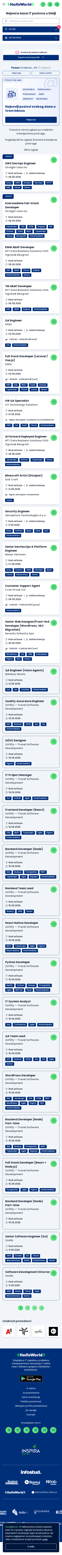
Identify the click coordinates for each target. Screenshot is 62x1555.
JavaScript (12, 226)
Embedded (41, 654)
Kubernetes (22, 574)
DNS (8, 187)
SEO (18, 659)
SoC (46, 530)
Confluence (20, 1024)
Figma (10, 659)
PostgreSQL (31, 872)
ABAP (16, 270)
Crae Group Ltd (15, 589)
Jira (8, 689)
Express (34, 876)
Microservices (13, 1260)
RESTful (19, 990)
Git (50, 226)
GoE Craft (11, 479)
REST (29, 231)
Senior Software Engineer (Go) (26, 1236)
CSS (22, 226)
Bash (29, 530)
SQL (16, 385)
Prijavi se (31, 119)
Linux (9, 183)
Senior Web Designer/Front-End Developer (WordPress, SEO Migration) (27, 626)
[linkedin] (35, 1430)
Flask (29, 990)
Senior (27, 187)
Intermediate (36, 236)
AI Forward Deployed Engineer (26, 436)
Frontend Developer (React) (24, 810)
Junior (9, 500)
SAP (8, 270)
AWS (17, 183)
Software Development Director (27, 1272)
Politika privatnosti (31, 1401)
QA (8, 345)
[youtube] (26, 1430)
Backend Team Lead (19, 888)
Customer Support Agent (22, 586)
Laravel (42, 385)
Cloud (17, 187)
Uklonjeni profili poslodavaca (31, 1405)
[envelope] (53, 1430)
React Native (13, 950)
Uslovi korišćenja (31, 1397)
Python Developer (17, 962)
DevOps (38, 183)
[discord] (44, 1430)
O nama (31, 1388)
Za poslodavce (31, 1392)
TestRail (25, 689)
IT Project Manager (18, 775)
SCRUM (17, 798)
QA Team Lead (15, 1036)
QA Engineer (13, 320)
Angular (41, 226)
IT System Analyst (18, 1001)
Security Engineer (17, 511)
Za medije (31, 1410)
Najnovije (16, 73)
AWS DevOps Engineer (20, 163)
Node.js (17, 872)
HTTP (49, 183)
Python (10, 231)
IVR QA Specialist (17, 401)
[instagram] (17, 1430)
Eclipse (36, 270)
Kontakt (31, 1414)
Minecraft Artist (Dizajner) (23, 475)
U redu (31, 1546)
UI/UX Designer (15, 740)
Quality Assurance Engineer (24, 701)
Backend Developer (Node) (24, 849)
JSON (20, 231)
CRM (30, 654)
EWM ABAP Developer (19, 247)
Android (17, 724)
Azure (18, 1291)
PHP (8, 385)
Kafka (26, 1260)
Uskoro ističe (45, 73)
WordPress (12, 654)
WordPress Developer (20, 1075)
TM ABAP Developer (18, 286)
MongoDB (21, 236)
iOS (8, 724)
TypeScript (40, 231)
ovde (45, 1539)
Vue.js (34, 389)
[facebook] (9, 1430)
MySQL (10, 985)
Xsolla (9, 1240)
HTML (31, 226)
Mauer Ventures (15, 554)
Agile (27, 798)
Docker (27, 183)
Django (31, 985)
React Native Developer (21, 923)
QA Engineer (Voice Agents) (24, 670)
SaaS (32, 385)
